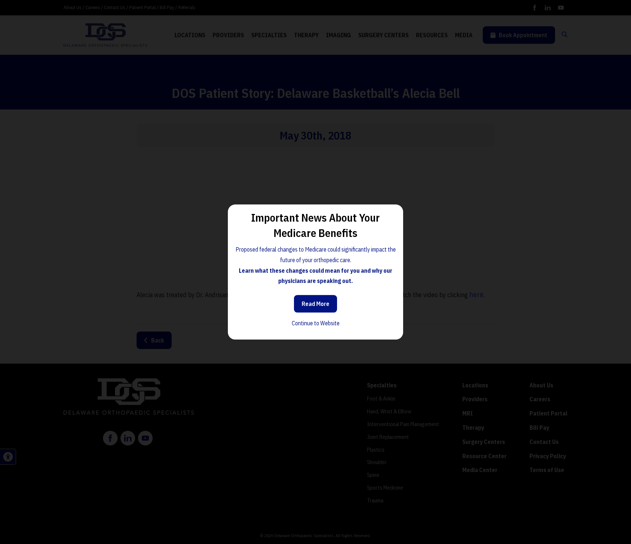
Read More (315, 303)
